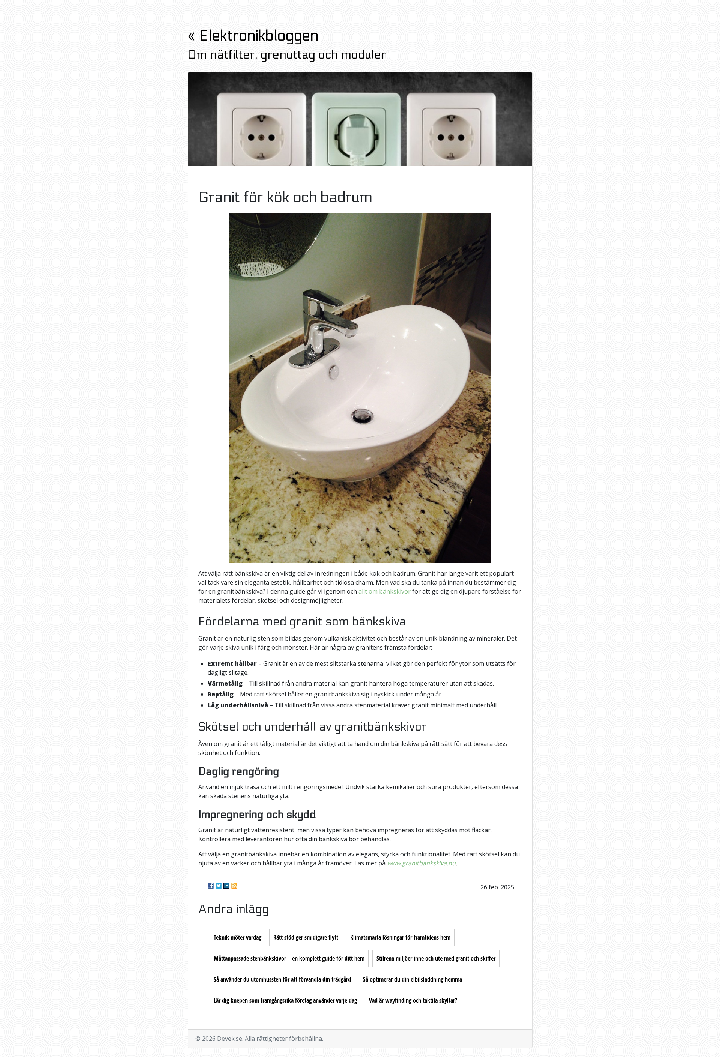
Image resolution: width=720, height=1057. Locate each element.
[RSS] (234, 886)
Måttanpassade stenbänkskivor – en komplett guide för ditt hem (289, 958)
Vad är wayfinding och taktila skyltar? (413, 1000)
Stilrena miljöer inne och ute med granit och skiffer (435, 958)
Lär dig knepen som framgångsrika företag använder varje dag (285, 1000)
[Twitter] (219, 886)
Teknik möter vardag (237, 937)
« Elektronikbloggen (253, 36)
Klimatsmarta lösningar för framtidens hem (400, 937)
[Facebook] (211, 886)
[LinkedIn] (227, 886)
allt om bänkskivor (384, 591)
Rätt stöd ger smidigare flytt (305, 937)
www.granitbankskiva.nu (421, 863)
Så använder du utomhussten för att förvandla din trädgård (282, 979)
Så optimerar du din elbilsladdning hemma (412, 979)
